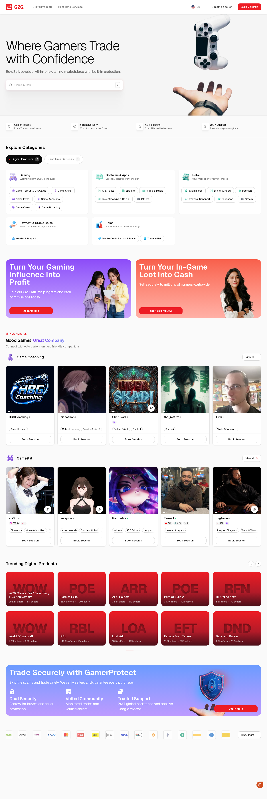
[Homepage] (15, 7)
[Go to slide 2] (11, 411)
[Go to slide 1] (9, 411)
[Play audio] (151, 408)
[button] (24, 159)
